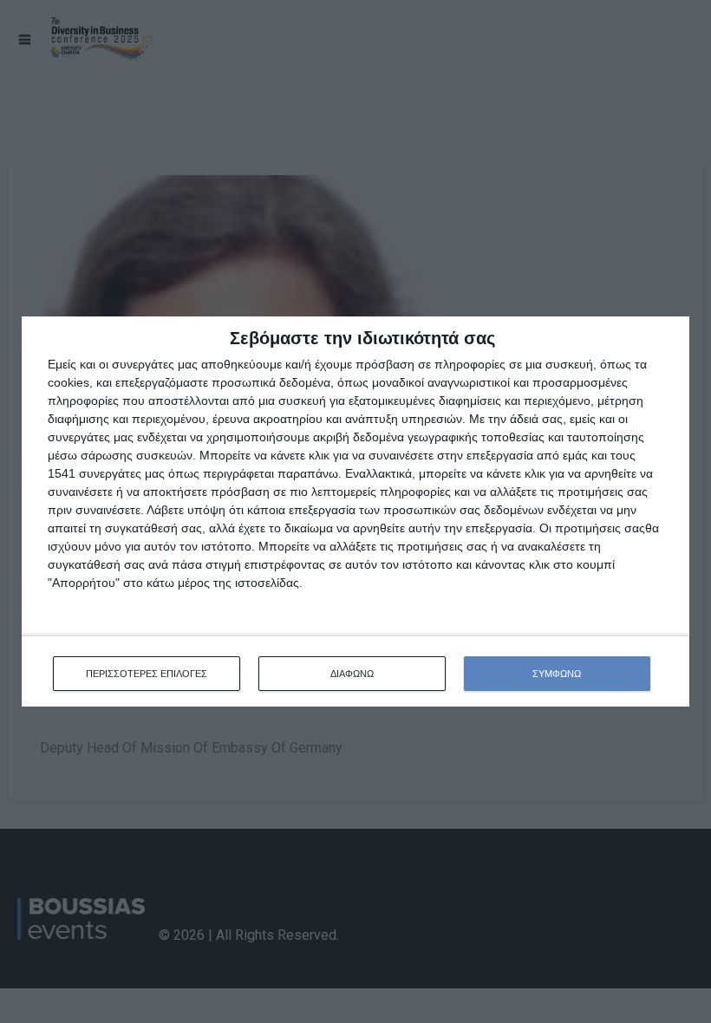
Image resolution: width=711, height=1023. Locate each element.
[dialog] (355, 511)
